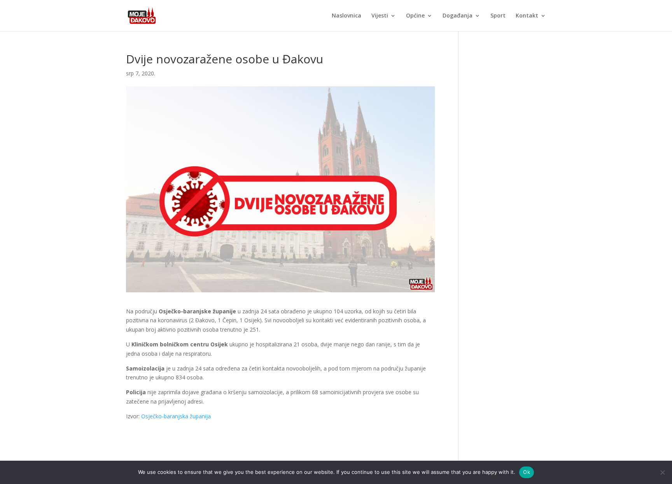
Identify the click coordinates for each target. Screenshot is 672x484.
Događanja (457, 16)
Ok (526, 472)
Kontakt (527, 16)
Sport (498, 16)
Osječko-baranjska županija (176, 416)
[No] (662, 472)
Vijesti (379, 16)
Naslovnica (346, 16)
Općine (415, 16)
